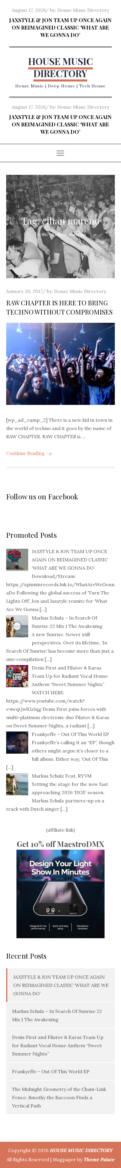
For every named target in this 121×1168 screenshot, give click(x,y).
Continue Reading (25, 453)
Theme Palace (98, 1159)
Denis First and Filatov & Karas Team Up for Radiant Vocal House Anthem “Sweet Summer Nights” (57, 1045)
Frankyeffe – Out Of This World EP (50, 1071)
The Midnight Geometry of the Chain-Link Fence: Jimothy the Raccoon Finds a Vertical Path (59, 1097)
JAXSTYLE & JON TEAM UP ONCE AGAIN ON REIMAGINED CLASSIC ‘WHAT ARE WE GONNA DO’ (60, 27)
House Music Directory (83, 10)
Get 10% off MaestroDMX (60, 844)
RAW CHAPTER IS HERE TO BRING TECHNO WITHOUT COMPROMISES (59, 307)
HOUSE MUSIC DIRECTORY (60, 67)
